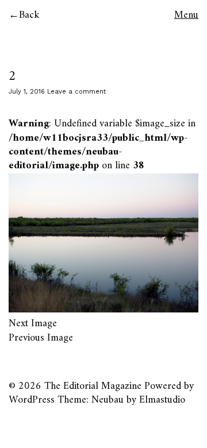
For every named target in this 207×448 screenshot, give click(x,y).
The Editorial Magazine (92, 386)
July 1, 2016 (27, 91)
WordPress (32, 400)
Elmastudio (162, 400)
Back (29, 15)
